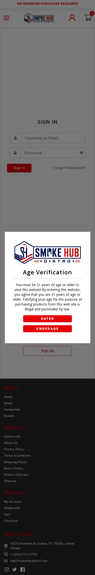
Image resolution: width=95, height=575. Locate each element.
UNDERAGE (47, 329)
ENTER (47, 319)
